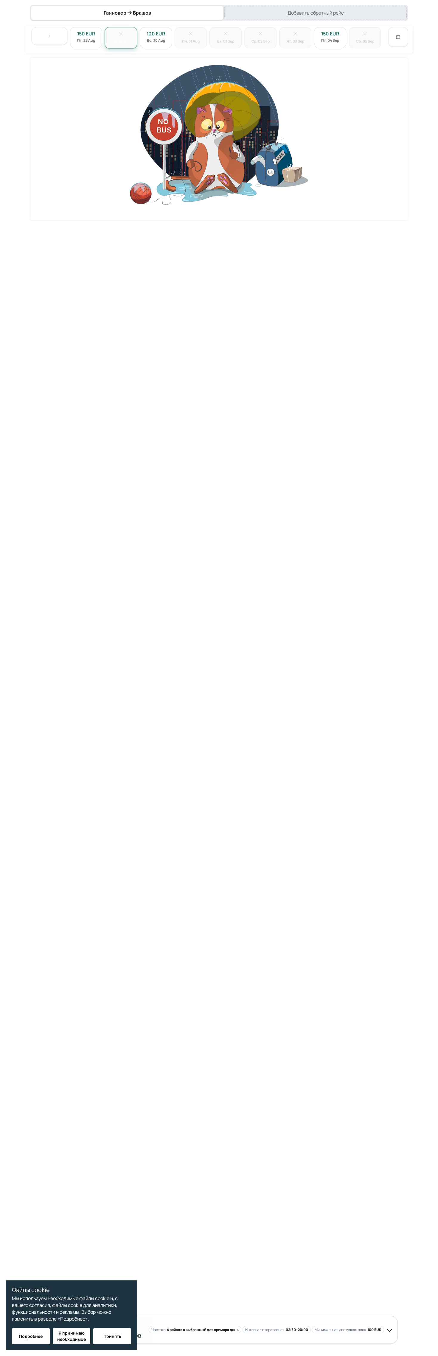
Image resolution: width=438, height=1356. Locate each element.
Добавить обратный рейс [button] (316, 13)
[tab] (127, 13)
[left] (49, 36)
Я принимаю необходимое (71, 1336)
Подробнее (31, 1336)
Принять (112, 1336)
